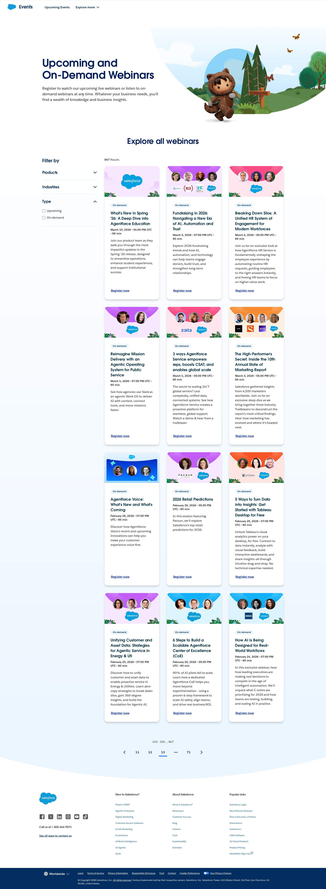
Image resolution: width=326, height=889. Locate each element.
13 (163, 752)
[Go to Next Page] (201, 752)
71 (189, 752)
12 (150, 752)
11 (137, 752)
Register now (120, 291)
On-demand (55, 218)
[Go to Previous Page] (124, 752)
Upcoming (54, 211)
